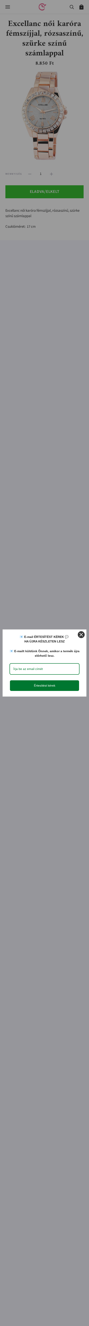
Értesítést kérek (44, 685)
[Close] (81, 634)
